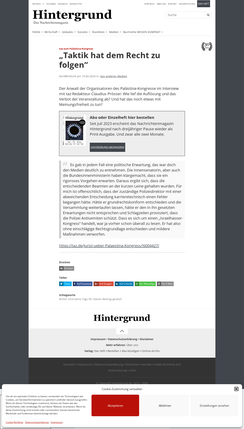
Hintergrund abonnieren (107, 147)
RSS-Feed (36, 3)
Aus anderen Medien (113, 76)
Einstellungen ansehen (214, 405)
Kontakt (172, 3)
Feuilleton (98, 32)
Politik (36, 32)
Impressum (57, 422)
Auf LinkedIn (125, 283)
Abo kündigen (131, 351)
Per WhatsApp (147, 283)
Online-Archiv (151, 351)
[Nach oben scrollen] (122, 331)
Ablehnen (165, 405)
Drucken (68, 268)
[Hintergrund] (72, 15)
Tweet (67, 283)
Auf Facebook (83, 283)
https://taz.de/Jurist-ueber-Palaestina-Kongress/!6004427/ (109, 245)
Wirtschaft (51, 32)
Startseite (149, 3)
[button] (236, 389)
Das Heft (203, 3)
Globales (67, 32)
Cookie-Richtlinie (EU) (167, 364)
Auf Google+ (105, 283)
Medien (114, 32)
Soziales (82, 32)
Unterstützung (187, 3)
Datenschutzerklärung (37, 422)
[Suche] (208, 14)
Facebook (62, 3)
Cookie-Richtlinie (14, 422)
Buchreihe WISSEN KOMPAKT (142, 32)
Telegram (51, 3)
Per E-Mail (167, 283)
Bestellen (113, 351)
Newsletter (76, 3)
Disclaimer (146, 339)
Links (132, 370)
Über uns (161, 3)
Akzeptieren (115, 405)
